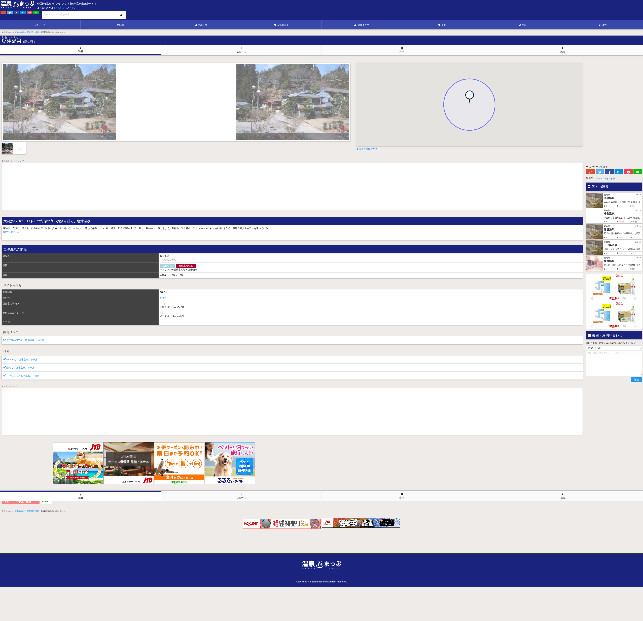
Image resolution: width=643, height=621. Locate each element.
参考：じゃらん (12, 231)
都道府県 (202, 25)
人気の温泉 (283, 25)
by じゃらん (108, 136)
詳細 (80, 51)
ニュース (41, 25)
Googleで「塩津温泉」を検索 (22, 359)
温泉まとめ (363, 25)
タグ (443, 25)
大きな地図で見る (368, 149)
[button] (469, 98)
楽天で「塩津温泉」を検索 (20, 367)
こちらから (61, 8)
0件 (164, 298)
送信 (636, 379)
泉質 (524, 25)
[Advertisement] (574, 10)
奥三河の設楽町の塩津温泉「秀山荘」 (26, 340)
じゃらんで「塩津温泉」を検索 (22, 375)
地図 (121, 25)
